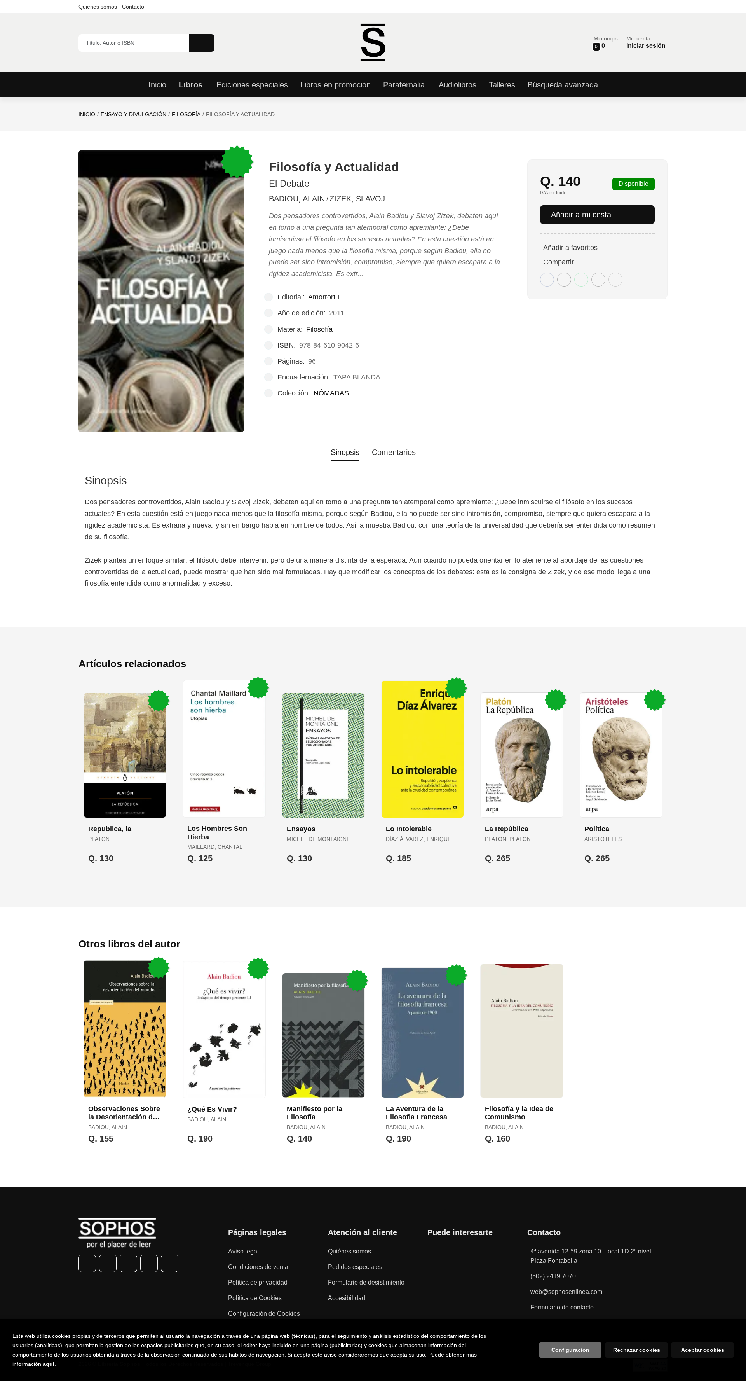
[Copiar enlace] (615, 280)
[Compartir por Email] (598, 280)
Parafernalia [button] (404, 84)
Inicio (86, 114)
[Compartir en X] (564, 280)
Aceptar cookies (702, 1350)
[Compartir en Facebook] (547, 280)
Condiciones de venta (258, 1267)
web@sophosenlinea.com (566, 1291)
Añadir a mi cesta (581, 214)
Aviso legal (243, 1251)
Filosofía (186, 114)
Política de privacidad (258, 1282)
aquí (48, 1364)
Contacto (133, 6)
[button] (607, 42)
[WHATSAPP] (149, 1263)
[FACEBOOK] (87, 1263)
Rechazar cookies (636, 1350)
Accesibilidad (346, 1298)
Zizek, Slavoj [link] (357, 198)
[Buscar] (201, 43)
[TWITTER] (108, 1263)
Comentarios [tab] (394, 452)
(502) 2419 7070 (553, 1276)
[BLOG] (169, 1263)
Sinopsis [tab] (345, 452)
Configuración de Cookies (264, 1313)
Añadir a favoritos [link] (570, 248)
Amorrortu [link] (323, 297)
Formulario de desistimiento (366, 1282)
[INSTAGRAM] (128, 1263)
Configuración (570, 1350)
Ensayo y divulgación (133, 114)
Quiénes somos (97, 6)
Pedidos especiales (355, 1267)
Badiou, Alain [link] (297, 198)
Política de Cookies (255, 1298)
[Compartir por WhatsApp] (581, 280)
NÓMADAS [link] (331, 393)
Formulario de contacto (562, 1307)
